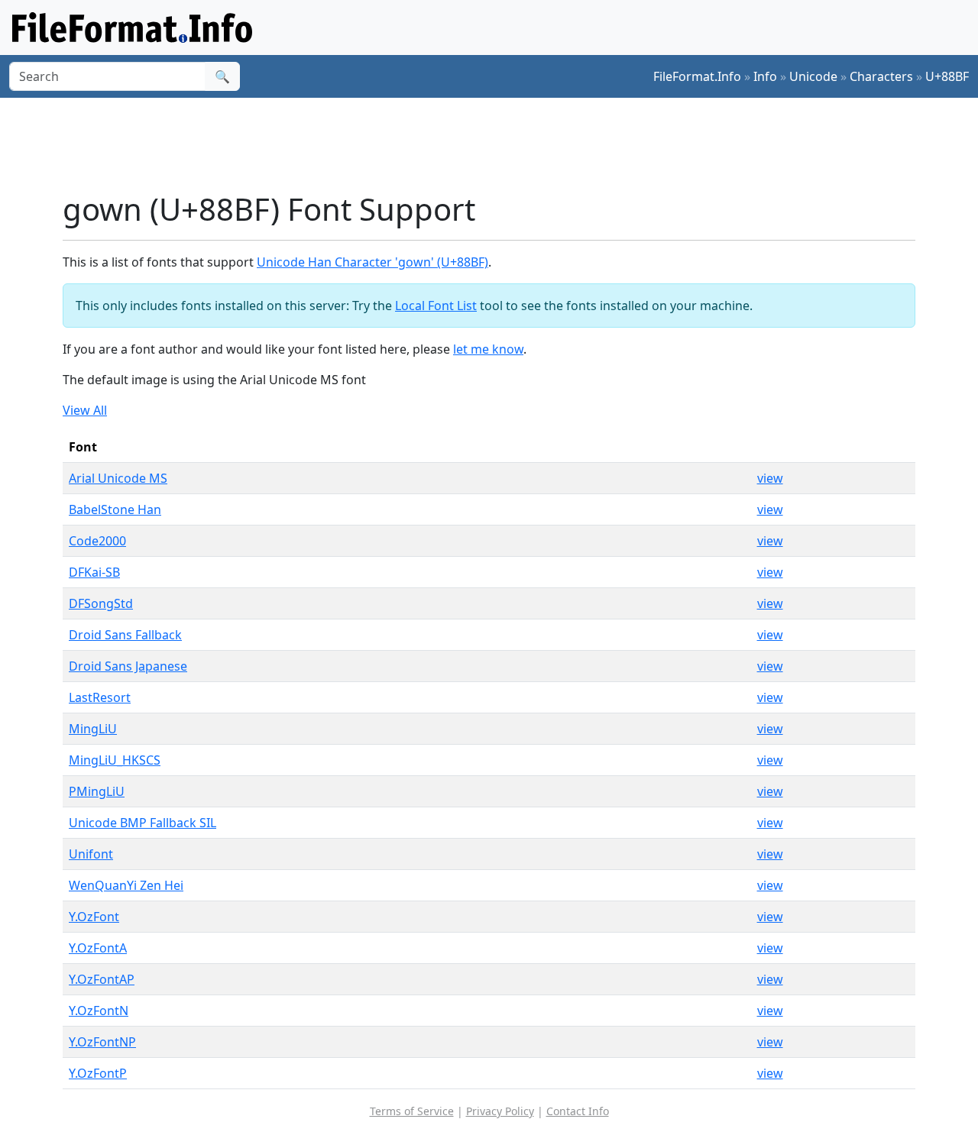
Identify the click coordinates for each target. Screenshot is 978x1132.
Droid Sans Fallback (125, 634)
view (770, 478)
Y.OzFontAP (101, 979)
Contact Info (577, 1111)
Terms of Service (412, 1111)
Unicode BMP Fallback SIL (142, 822)
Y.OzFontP (98, 1073)
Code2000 (97, 540)
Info (765, 76)
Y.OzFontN (98, 1010)
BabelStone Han (115, 509)
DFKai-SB (94, 572)
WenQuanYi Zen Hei (126, 885)
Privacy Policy (500, 1111)
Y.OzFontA (98, 948)
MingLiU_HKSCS (114, 760)
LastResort (100, 697)
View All (85, 410)
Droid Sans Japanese (128, 666)
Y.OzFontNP (102, 1041)
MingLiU (93, 728)
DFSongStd (101, 603)
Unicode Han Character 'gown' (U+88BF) (372, 262)
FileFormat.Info (697, 76)
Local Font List (436, 305)
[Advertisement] (498, 144)
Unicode (813, 76)
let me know (488, 349)
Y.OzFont (94, 916)
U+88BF (947, 76)
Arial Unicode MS (118, 478)
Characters (881, 76)
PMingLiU (97, 791)
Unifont (91, 854)
